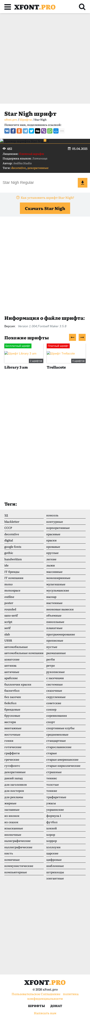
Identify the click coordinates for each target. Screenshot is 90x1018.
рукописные (55, 672)
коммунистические (18, 866)
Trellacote (56, 367)
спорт (50, 722)
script (8, 622)
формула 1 (53, 816)
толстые (52, 784)
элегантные (55, 878)
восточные (12, 734)
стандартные (56, 740)
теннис (51, 778)
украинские (55, 809)
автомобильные (16, 647)
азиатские (11, 659)
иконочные (12, 834)
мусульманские (57, 590)
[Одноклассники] (19, 131)
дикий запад (13, 778)
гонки (8, 740)
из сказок (11, 822)
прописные (54, 640)
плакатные (54, 628)
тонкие (51, 790)
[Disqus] (45, 440)
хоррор (51, 841)
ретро (50, 665)
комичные (12, 859)
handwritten (13, 559)
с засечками (55, 678)
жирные (10, 803)
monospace (12, 590)
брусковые (12, 715)
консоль (52, 515)
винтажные (12, 728)
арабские (11, 678)
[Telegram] (25, 131)
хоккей (51, 828)
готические (12, 747)
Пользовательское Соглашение (36, 994)
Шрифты (36, 1006)
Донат (56, 1006)
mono (8, 584)
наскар (51, 597)
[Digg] (37, 131)
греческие (11, 759)
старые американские (62, 759)
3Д (6, 515)
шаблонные (55, 866)
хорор (50, 834)
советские (53, 703)
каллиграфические (18, 847)
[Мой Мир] (56, 131)
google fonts (12, 546)
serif (7, 628)
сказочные (54, 690)
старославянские (58, 747)
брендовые (12, 709)
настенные (54, 603)
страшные (54, 772)
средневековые (57, 734)
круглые (52, 553)
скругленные (56, 697)
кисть (8, 853)
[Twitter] (31, 131)
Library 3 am (16, 367)
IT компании (13, 578)
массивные (54, 572)
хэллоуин (53, 847)
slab (7, 634)
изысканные (13, 828)
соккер (51, 709)
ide (6, 565)
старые (51, 753)
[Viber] (43, 131)
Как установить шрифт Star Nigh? (47, 197)
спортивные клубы (60, 728)
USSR (8, 640)
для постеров (14, 790)
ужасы (51, 803)
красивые (53, 534)
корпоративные (58, 528)
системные (54, 684)
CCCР (8, 528)
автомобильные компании (23, 653)
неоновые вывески (60, 609)
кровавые (53, 546)
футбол (51, 822)
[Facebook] (13, 131)
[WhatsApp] (49, 131)
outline (9, 597)
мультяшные (55, 584)
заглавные (11, 809)
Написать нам (45, 1013)
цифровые (54, 859)
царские (52, 853)
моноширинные (58, 578)
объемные (53, 615)
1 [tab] (45, 140)
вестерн (10, 722)
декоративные (37, 168)
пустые (51, 647)
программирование (60, 634)
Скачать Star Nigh (45, 208)
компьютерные (15, 872)
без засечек (12, 697)
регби (50, 659)
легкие (51, 559)
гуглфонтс (12, 765)
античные (11, 672)
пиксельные (55, 622)
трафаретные (56, 797)
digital (8, 540)
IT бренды (11, 572)
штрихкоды (55, 872)
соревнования (56, 715)
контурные (54, 521)
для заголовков (15, 784)
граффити (12, 753)
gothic (8, 553)
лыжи (50, 565)
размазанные (56, 653)
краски (51, 540)
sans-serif (11, 615)
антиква (10, 665)
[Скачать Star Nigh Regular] (82, 183)
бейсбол (10, 703)
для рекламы (13, 797)
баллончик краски (17, 684)
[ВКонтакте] (7, 131)
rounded (10, 609)
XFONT (35, 6)
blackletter (11, 521)
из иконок (11, 816)
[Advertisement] (45, 58)
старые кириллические (63, 765)
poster (8, 603)
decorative (18, 168)
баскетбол (11, 690)
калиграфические (17, 841)
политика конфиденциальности (53, 996)
